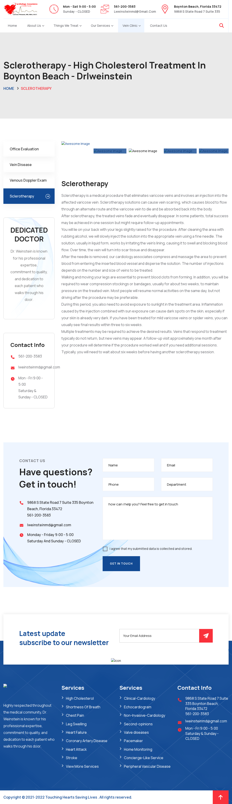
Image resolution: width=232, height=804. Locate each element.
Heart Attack (76, 749)
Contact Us (158, 25)
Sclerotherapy (22, 196)
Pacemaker (133, 740)
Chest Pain (75, 715)
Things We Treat (65, 25)
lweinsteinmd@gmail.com (135, 11)
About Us (34, 25)
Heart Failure (76, 732)
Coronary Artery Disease (86, 740)
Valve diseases (136, 732)
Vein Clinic (130, 25)
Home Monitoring (138, 749)
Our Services (100, 25)
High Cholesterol (80, 698)
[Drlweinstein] (20, 9)
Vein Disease (21, 164)
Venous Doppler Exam (28, 180)
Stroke (71, 757)
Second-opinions (138, 723)
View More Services (82, 766)
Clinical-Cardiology (139, 698)
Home (12, 25)
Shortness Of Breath (83, 706)
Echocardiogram (137, 706)
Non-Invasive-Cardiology (144, 715)
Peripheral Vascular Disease (147, 766)
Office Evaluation (24, 148)
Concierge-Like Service (143, 757)
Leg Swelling (76, 723)
